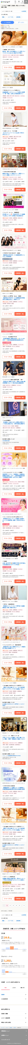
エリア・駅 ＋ (11, 17)
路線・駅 (22, 987)
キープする (9, 67)
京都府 (11, 1027)
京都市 (3, 994)
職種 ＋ (3, 17)
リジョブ (2, 1027)
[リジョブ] (5, 2)
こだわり (14, 987)
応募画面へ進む (20, 67)
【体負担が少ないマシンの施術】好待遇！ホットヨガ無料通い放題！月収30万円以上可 (13, 520)
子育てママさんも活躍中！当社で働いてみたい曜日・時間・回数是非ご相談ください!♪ (13, 739)
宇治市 (14, 1027)
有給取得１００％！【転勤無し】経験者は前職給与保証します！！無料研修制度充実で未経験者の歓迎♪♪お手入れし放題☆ (13, 476)
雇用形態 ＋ (18, 17)
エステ (7, 1027)
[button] (14, 48)
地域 (5, 987)
